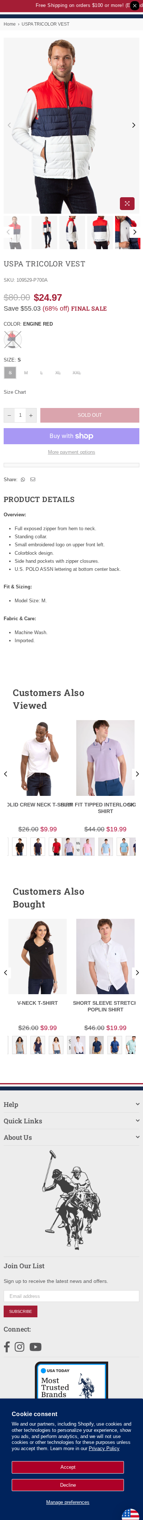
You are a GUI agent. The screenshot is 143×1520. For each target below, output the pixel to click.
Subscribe (20, 1311)
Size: (12, 360)
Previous (9, 125)
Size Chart (15, 392)
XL (58, 372)
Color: (28, 324)
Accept (68, 1467)
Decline (68, 1485)
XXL (77, 372)
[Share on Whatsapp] (23, 479)
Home (10, 24)
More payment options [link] (71, 452)
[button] (120, 699)
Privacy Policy (104, 1448)
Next (133, 125)
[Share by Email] (33, 479)
